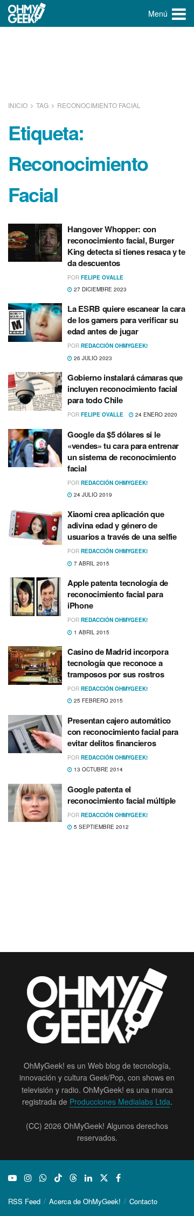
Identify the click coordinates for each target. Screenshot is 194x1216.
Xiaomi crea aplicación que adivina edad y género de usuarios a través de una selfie (122, 525)
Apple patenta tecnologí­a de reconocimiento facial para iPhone (117, 594)
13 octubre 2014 (97, 769)
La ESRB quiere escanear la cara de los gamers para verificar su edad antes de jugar (126, 320)
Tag (42, 105)
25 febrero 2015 (97, 700)
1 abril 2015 (90, 632)
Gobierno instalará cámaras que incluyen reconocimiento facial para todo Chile (125, 388)
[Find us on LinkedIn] (88, 1178)
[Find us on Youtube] (12, 1178)
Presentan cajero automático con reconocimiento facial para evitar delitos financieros (122, 731)
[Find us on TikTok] (58, 1178)
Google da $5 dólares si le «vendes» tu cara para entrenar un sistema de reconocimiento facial (123, 451)
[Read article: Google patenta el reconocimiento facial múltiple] (35, 803)
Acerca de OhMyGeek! (85, 1201)
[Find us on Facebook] (118, 1178)
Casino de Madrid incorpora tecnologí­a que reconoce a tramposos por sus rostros (117, 663)
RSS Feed (24, 1201)
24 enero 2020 (155, 414)
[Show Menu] (179, 13)
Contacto (143, 1201)
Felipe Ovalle (102, 277)
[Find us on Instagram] (28, 1178)
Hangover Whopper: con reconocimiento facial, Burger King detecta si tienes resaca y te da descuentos (126, 246)
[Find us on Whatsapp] (43, 1178)
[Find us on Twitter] (104, 1178)
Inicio (18, 105)
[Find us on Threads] (73, 1178)
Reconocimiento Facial (99, 105)
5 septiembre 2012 (100, 827)
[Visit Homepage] (27, 13)
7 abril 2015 (90, 563)
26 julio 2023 (92, 358)
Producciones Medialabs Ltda (120, 1101)
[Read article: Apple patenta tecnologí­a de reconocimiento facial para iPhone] (35, 596)
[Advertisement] (97, 64)
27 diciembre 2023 (99, 289)
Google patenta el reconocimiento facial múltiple (121, 794)
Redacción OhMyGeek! (114, 345)
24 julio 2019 (92, 494)
